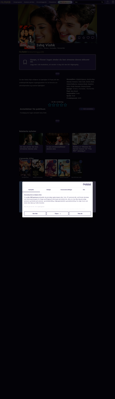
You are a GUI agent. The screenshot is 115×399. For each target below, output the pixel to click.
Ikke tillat (35, 213)
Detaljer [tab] (49, 189)
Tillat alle (80, 213)
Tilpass (57, 213)
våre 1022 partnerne (33, 197)
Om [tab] (84, 189)
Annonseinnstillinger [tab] (66, 189)
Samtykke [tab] (31, 189)
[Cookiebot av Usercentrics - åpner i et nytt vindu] (84, 184)
